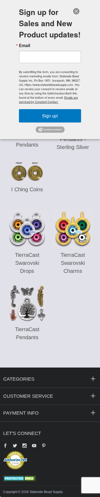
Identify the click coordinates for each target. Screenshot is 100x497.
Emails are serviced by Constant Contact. (48, 99)
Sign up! (50, 116)
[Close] (76, 11)
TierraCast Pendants (27, 333)
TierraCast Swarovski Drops (27, 263)
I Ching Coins (27, 189)
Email (24, 45)
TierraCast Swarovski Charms (73, 263)
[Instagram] (24, 446)
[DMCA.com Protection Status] (19, 478)
